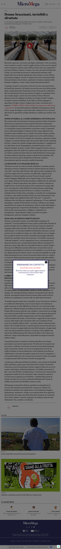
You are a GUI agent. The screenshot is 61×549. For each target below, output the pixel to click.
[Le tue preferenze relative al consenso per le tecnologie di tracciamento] (58, 546)
